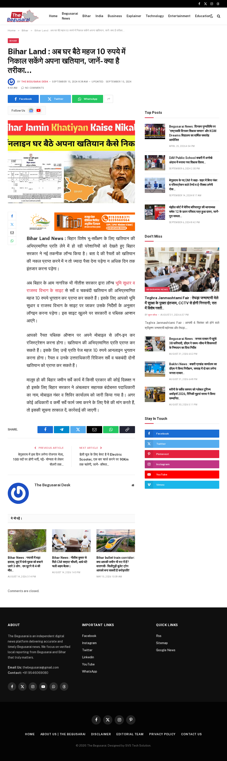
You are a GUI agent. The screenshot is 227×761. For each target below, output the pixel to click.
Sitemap (162, 643)
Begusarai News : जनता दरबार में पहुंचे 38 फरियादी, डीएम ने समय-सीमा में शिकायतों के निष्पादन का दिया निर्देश (193, 343)
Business (115, 16)
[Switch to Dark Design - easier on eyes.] (211, 16)
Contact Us (191, 734)
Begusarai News (70, 16)
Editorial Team (130, 734)
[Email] (12, 232)
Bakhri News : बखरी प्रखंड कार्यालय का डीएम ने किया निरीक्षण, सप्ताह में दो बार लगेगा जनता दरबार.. (193, 368)
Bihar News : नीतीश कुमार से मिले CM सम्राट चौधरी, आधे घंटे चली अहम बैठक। (69, 562)
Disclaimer (101, 734)
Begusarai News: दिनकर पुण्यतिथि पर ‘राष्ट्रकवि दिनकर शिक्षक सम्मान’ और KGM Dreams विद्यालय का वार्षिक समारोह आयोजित (192, 133)
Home (53, 16)
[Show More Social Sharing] (108, 99)
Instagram (89, 643)
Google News (165, 650)
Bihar (86, 16)
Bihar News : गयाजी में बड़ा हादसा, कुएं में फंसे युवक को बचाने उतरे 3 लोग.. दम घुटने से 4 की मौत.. (25, 564)
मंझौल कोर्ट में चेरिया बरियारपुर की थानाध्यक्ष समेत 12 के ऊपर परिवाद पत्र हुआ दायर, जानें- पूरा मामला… (194, 211)
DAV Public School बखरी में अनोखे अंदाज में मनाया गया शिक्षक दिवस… (190, 160)
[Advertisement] (182, 69)
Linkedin (88, 657)
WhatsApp (89, 671)
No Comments (34, 87)
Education (203, 16)
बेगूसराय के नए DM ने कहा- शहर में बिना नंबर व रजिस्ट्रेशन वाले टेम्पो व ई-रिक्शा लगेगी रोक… (193, 184)
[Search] (218, 16)
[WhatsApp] (12, 240)
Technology (155, 16)
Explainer (134, 16)
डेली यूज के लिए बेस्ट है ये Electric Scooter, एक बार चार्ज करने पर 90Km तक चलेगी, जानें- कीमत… (104, 460)
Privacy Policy (162, 734)
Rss (158, 636)
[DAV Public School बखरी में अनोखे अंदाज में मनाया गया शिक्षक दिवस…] (155, 162)
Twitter (87, 650)
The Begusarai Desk (34, 81)
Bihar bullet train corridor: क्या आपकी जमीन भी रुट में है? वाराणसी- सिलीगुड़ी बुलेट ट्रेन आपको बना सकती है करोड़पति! (115, 564)
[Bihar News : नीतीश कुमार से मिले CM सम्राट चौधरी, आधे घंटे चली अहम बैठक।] (71, 540)
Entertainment (179, 16)
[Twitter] (12, 224)
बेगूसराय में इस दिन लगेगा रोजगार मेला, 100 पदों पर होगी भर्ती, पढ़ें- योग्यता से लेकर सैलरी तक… (38, 460)
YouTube (88, 664)
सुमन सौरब (152, 315)
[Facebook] (12, 216)
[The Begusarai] (23, 16)
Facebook (89, 636)
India (99, 16)
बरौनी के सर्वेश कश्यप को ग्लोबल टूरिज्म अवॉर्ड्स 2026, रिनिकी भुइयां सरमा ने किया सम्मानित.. (192, 394)
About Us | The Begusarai (63, 734)
